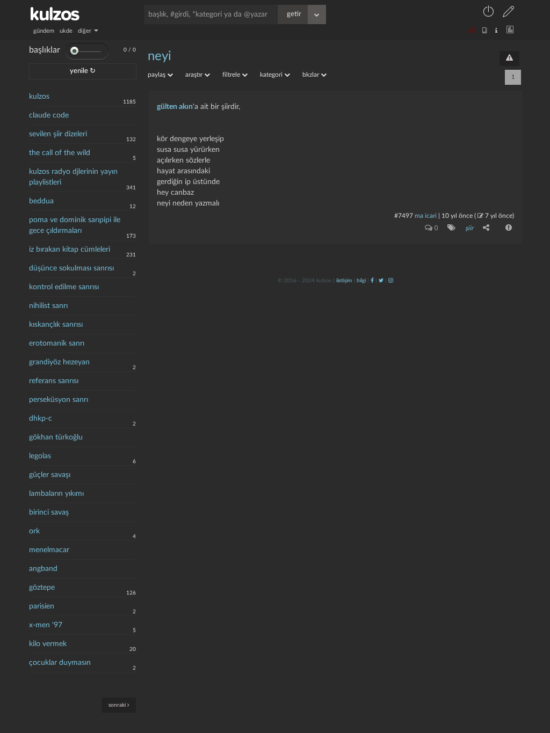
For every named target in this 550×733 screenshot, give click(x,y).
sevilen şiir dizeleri (58, 134)
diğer (85, 31)
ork (34, 531)
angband (43, 569)
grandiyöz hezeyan (59, 362)
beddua (41, 201)
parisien (41, 606)
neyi (159, 56)
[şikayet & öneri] (509, 58)
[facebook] (372, 280)
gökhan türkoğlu (56, 437)
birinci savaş (49, 512)
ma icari (426, 215)
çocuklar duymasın (60, 662)
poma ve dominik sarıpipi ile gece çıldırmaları (74, 225)
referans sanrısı (53, 381)
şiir (469, 228)
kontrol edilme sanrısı (64, 287)
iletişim (344, 280)
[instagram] (390, 280)
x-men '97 (45, 625)
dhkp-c (40, 418)
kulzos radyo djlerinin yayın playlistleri (73, 177)
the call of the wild (59, 153)
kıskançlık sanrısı (56, 324)
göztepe (42, 587)
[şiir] (449, 227)
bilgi (361, 280)
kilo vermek (48, 644)
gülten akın (175, 107)
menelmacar (49, 550)
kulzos (39, 96)
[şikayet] (507, 227)
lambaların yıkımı (56, 493)
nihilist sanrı (48, 306)
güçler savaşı (49, 475)
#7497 (403, 215)
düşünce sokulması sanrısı (71, 268)
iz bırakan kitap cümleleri (69, 249)
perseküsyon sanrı (58, 400)
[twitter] (381, 280)
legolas (40, 456)
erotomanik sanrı (56, 343)
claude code (49, 115)
